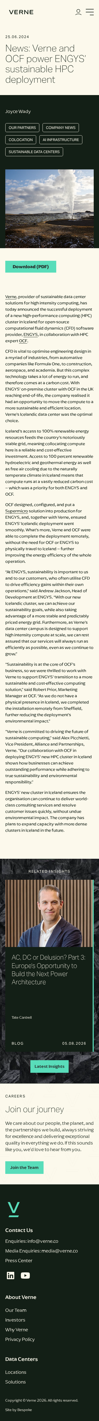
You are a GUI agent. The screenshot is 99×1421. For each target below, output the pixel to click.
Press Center (18, 1260)
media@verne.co (59, 1251)
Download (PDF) (31, 266)
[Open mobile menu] (90, 12)
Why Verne (16, 1329)
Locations (15, 1372)
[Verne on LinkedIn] (10, 1275)
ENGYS (30, 334)
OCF (23, 340)
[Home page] (21, 12)
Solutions (15, 1382)
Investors (15, 1320)
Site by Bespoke (18, 1410)
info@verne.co (42, 1241)
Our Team (15, 1310)
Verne (10, 296)
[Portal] (78, 12)
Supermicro (16, 510)
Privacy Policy (20, 1339)
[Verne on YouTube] (25, 1275)
